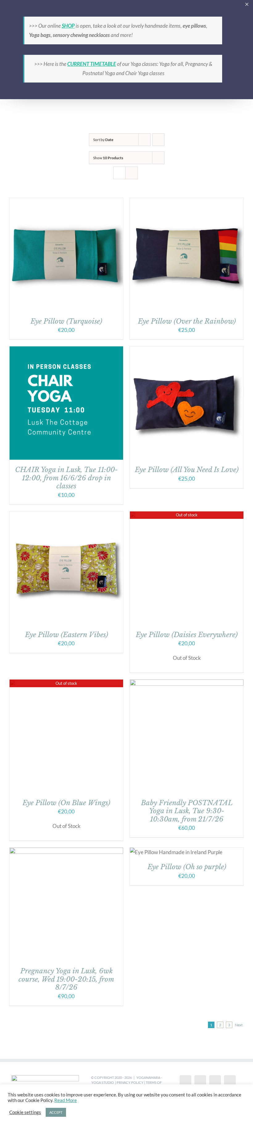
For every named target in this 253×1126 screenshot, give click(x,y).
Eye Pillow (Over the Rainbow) (187, 321)
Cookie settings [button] (25, 1112)
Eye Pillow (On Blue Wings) (66, 803)
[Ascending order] (158, 139)
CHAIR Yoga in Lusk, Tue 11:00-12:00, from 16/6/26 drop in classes (66, 478)
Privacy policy (130, 1082)
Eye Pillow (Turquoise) (66, 321)
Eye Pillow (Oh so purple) (186, 867)
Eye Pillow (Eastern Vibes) (66, 635)
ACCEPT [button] (55, 1112)
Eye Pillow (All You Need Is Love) (186, 470)
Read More (65, 1100)
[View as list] (132, 173)
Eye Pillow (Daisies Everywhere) (187, 635)
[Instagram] (215, 1081)
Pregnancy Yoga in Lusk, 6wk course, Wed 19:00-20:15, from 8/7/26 (66, 979)
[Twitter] (200, 1081)
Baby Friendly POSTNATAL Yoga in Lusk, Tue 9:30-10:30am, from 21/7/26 (187, 811)
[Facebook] (185, 1081)
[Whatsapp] (230, 1081)
